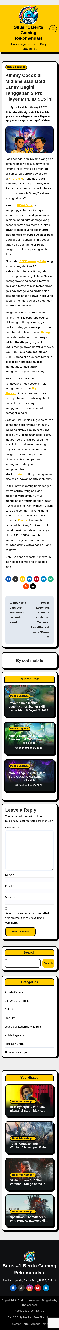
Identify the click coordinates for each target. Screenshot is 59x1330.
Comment (12, 827)
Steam (47, 120)
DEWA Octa (25, 205)
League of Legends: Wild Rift (23, 1026)
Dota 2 (9, 1009)
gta (28, 112)
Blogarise (48, 1300)
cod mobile (20, 107)
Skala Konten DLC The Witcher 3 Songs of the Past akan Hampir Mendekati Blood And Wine (29, 1186)
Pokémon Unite (14, 1043)
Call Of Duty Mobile (17, 1000)
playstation (26, 120)
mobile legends (23, 116)
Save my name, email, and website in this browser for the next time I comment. (27, 918)
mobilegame (42, 116)
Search (30, 952)
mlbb (36, 112)
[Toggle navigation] (4, 29)
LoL (49, 1317)
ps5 (38, 120)
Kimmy (23, 520)
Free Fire (10, 1018)
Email (9, 886)
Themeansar (29, 1305)
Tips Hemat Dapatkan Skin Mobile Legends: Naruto (18, 612)
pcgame (12, 120)
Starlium (18, 474)
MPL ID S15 (15, 178)
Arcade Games (14, 992)
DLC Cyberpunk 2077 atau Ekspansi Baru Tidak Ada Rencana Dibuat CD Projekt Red (29, 1112)
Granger (47, 332)
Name (9, 875)
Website (10, 897)
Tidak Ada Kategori (17, 1052)
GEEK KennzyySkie (32, 261)
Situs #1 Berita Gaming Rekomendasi (28, 33)
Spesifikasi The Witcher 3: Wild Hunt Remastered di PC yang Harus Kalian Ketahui (28, 1222)
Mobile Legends (16, 67)
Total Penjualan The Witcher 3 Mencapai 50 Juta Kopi (29, 1147)
